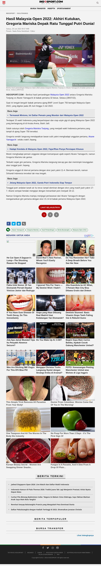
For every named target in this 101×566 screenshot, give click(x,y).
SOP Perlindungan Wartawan (78, 552)
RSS (58, 554)
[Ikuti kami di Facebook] (43, 548)
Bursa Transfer (37, 8)
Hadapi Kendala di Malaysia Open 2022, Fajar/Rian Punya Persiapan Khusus (47, 149)
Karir (40, 552)
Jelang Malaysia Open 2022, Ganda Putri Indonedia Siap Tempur (41, 183)
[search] (98, 3)
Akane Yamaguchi (18, 230)
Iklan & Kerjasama (46, 554)
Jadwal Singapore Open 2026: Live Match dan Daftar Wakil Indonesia (40, 484)
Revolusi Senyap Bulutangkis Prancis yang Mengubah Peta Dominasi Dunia (42, 504)
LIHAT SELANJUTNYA (50, 207)
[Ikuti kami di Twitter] (48, 548)
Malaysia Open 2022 (59, 95)
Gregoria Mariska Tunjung (37, 128)
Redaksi (30, 552)
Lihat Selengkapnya (85, 535)
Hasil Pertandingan (48, 230)
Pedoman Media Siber (54, 552)
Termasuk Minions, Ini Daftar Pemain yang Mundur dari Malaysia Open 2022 (47, 115)
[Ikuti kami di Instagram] (53, 548)
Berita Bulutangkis (64, 230)
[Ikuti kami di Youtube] (57, 548)
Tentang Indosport (15, 552)
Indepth (51, 8)
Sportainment (64, 8)
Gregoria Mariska (33, 230)
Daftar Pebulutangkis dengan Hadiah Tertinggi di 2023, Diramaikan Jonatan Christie (46, 509)
